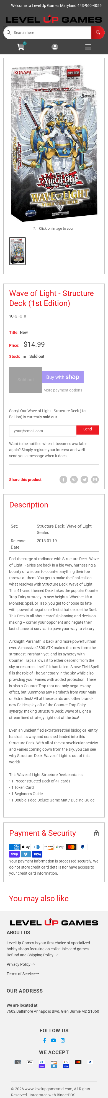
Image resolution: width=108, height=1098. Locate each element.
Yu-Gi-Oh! (17, 316)
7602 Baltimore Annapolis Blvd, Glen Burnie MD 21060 (53, 1011)
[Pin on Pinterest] (74, 479)
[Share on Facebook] (63, 479)
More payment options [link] (62, 390)
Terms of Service (21, 974)
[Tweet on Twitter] (84, 479)
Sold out (25, 379)
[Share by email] (95, 479)
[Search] (98, 32)
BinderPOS (66, 1095)
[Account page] (55, 47)
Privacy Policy (19, 964)
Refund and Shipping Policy (30, 955)
